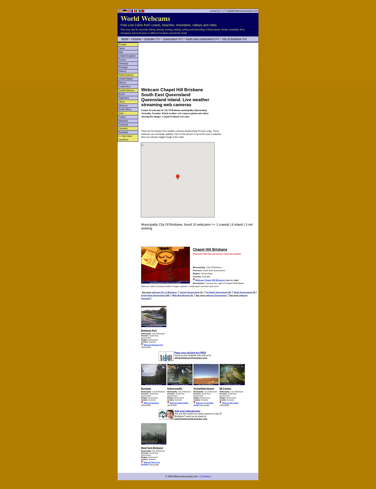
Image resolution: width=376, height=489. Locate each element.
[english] (129, 11)
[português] (142, 11)
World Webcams (145, 18)
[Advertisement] (199, 64)
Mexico (122, 82)
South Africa (125, 109)
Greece (122, 71)
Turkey (122, 117)
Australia (149, 38)
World (124, 38)
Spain (122, 48)
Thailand (123, 124)
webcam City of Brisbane (164, 292)
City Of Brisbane (231, 38)
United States (126, 79)
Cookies (205, 476)
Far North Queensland (216, 292)
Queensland (170, 38)
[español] (120, 11)
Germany (123, 63)
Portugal (123, 67)
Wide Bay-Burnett (181, 295)
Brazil (122, 94)
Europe (122, 44)
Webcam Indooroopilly (179, 403)
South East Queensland (200, 38)
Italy (121, 52)
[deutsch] (125, 11)
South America (126, 90)
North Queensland (243, 292)
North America (126, 75)
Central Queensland (189, 292)
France (122, 59)
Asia (121, 113)
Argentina (124, 98)
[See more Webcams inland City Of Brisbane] (153, 385)
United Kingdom (127, 56)
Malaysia (123, 121)
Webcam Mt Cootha (230, 403)
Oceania (136, 38)
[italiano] (138, 11)
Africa (122, 101)
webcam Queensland (216, 295)
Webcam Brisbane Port (153, 345)
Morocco (123, 105)
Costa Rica (124, 86)
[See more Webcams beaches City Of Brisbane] (153, 327)
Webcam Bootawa (151, 403)
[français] (134, 11)
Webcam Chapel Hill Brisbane (210, 280)
